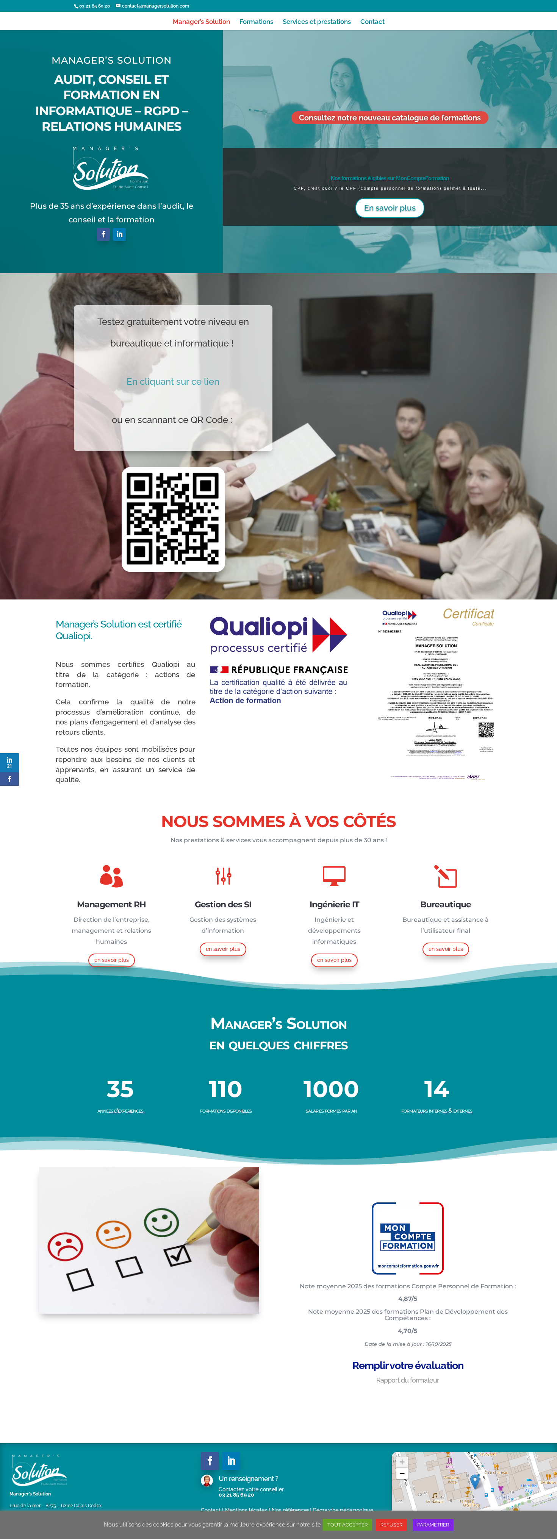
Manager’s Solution (201, 22)
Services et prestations (317, 22)
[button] (475, 1482)
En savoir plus (390, 207)
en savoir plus (111, 960)
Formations (256, 22)
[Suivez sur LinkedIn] (119, 234)
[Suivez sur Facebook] (103, 234)
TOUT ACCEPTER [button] (347, 1525)
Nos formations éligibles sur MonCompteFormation (390, 178)
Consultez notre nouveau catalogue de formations (390, 117)
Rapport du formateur (407, 1380)
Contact (372, 22)
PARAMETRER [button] (433, 1525)
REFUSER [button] (391, 1525)
